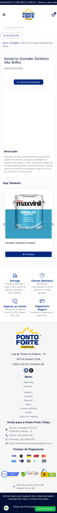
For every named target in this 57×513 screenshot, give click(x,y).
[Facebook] (26, 370)
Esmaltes (14, 43)
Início (5, 43)
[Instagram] (31, 370)
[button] (4, 224)
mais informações (13, 68)
